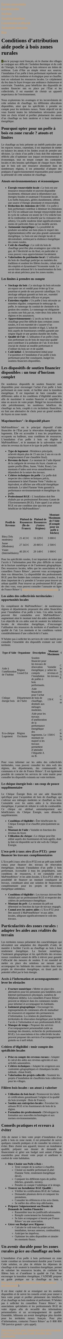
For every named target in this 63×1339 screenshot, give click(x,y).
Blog (4, 32)
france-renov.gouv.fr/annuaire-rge (40, 589)
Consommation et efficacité (15, 22)
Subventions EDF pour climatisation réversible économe (31, 1330)
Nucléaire (6, 13)
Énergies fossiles (10, 8)
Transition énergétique (13, 18)
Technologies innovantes (14, 27)
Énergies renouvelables (13, 4)
